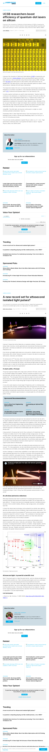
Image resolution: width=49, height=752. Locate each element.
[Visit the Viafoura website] (43, 222)
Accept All (43, 749)
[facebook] (20, 35)
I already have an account (24, 231)
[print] (45, 35)
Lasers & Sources (7, 10)
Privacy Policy (5, 749)
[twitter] (24, 35)
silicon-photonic (17, 78)
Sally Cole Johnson (7, 309)
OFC (7, 91)
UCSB (32, 76)
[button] (4, 3)
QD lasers (8, 81)
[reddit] (26, 35)
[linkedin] (22, 35)
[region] (24, 219)
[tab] (6, 216)
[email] (28, 35)
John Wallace (6, 30)
